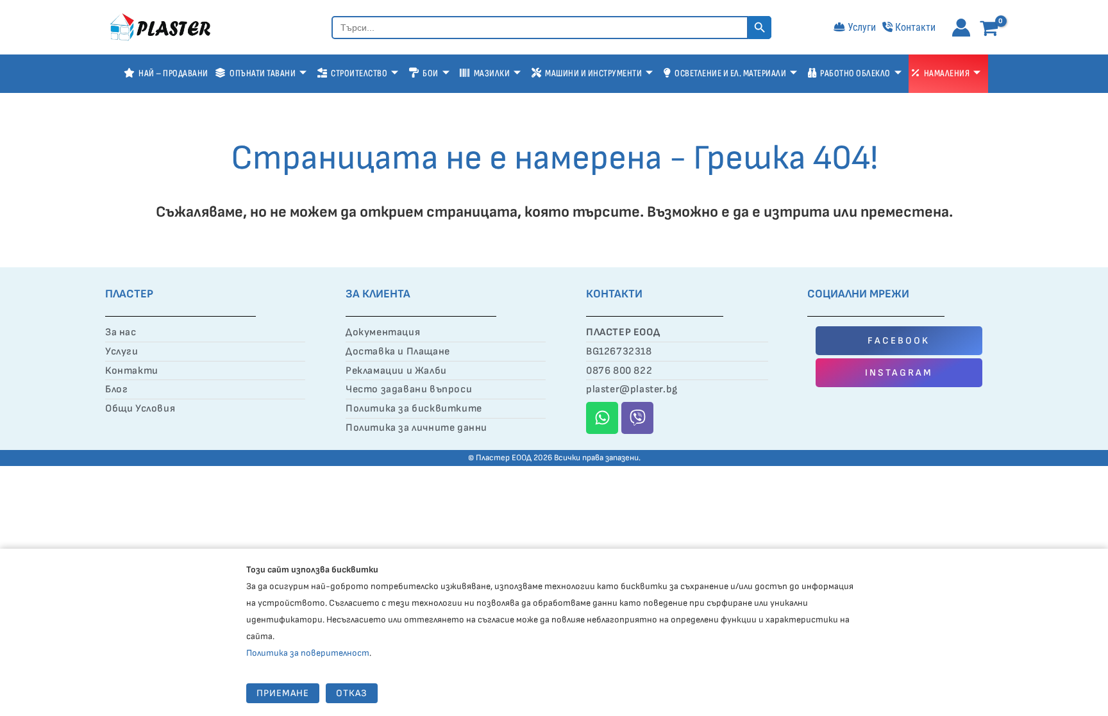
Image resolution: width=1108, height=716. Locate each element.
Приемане (282, 693)
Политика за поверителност (307, 652)
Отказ (351, 693)
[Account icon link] (961, 27)
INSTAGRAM (899, 373)
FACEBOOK (899, 341)
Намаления (947, 73)
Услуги (862, 27)
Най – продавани (173, 73)
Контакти (915, 27)
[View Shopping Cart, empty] (991, 29)
